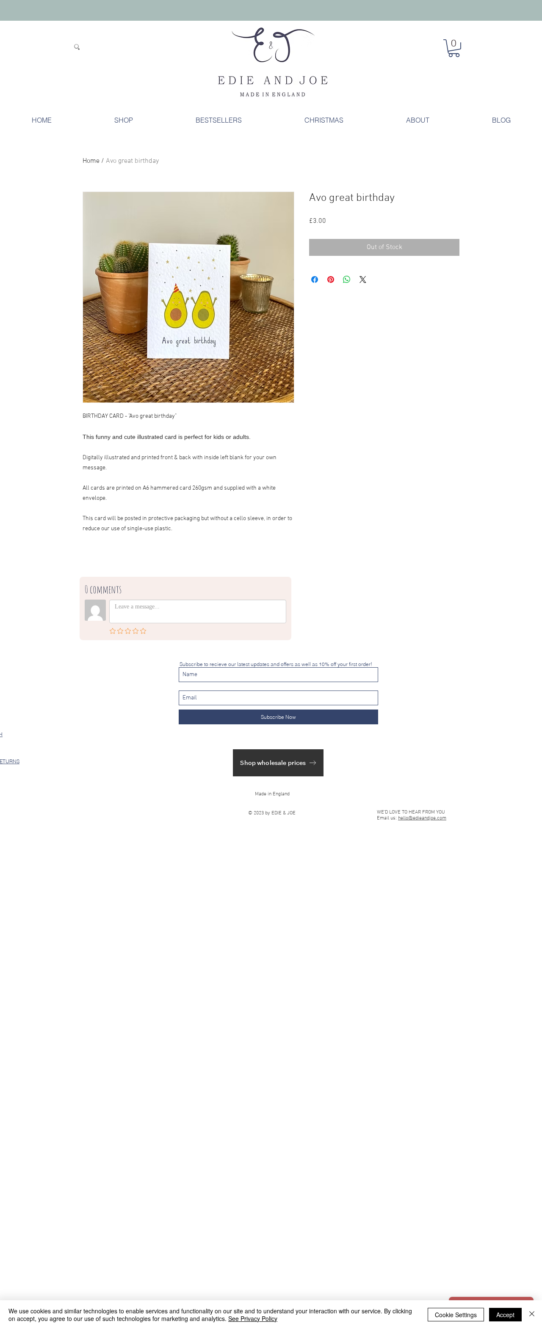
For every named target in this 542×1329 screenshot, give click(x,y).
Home (91, 161)
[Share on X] (363, 279)
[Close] (532, 1314)
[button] (454, 48)
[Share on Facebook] (315, 279)
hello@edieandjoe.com (422, 818)
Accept (505, 1314)
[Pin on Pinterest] (331, 279)
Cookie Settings (456, 1314)
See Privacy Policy (252, 1318)
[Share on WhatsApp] (347, 279)
